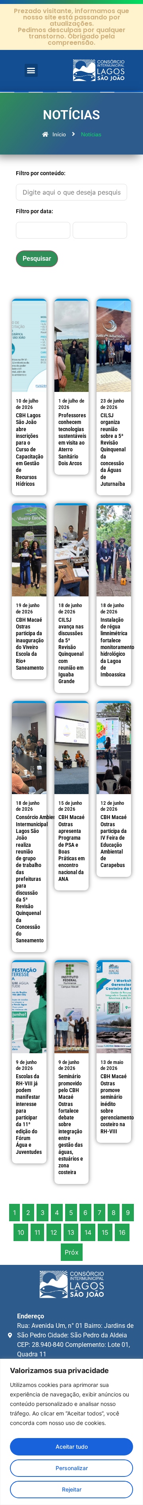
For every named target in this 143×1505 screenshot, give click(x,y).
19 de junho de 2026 (28, 608)
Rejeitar (71, 1489)
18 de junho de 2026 (70, 608)
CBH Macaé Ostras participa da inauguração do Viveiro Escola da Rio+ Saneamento (30, 644)
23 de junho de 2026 (112, 404)
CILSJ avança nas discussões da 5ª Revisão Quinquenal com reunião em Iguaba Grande (70, 651)
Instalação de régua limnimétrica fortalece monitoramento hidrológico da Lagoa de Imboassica (117, 647)
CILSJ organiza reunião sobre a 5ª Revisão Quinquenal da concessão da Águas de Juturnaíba (113, 449)
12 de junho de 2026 (112, 806)
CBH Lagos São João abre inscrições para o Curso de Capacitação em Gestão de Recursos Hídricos (29, 449)
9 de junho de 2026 (26, 1065)
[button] (31, 70)
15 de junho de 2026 (70, 806)
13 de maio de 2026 (112, 1065)
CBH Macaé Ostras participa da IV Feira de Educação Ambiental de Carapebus (113, 841)
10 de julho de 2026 (27, 404)
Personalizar (72, 1468)
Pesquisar (37, 258)
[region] (71, 1432)
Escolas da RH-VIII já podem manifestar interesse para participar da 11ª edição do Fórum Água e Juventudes (29, 1114)
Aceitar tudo (72, 1446)
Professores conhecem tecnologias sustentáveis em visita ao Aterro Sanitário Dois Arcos (72, 439)
